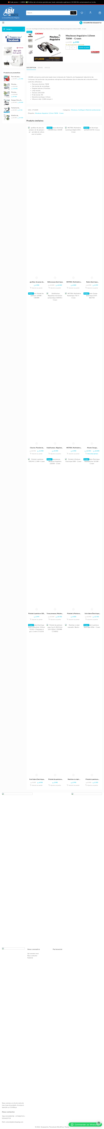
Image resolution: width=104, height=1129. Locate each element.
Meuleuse (56, 29)
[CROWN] (95, 52)
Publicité (30, 958)
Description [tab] (31, 67)
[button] (59, 35)
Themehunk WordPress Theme (59, 1127)
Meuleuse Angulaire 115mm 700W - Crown (49, 113)
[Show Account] (90, 12)
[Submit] (73, 13)
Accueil (29, 29)
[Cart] (100, 13)
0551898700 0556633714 (92, 23)
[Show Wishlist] (83, 13)
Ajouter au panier (84, 47)
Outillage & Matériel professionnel (42, 29)
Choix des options (92, 453)
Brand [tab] (40, 67)
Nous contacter (32, 955)
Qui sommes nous (33, 953)
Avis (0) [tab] (47, 67)
